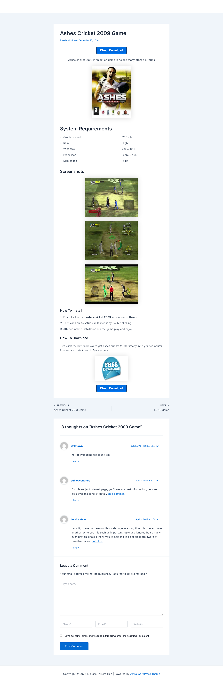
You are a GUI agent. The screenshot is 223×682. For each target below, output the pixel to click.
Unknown (77, 446)
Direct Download (111, 50)
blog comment (117, 493)
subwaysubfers (80, 480)
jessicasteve (78, 519)
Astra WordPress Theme (145, 673)
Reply (76, 461)
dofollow (97, 541)
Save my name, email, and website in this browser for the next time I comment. (107, 635)
